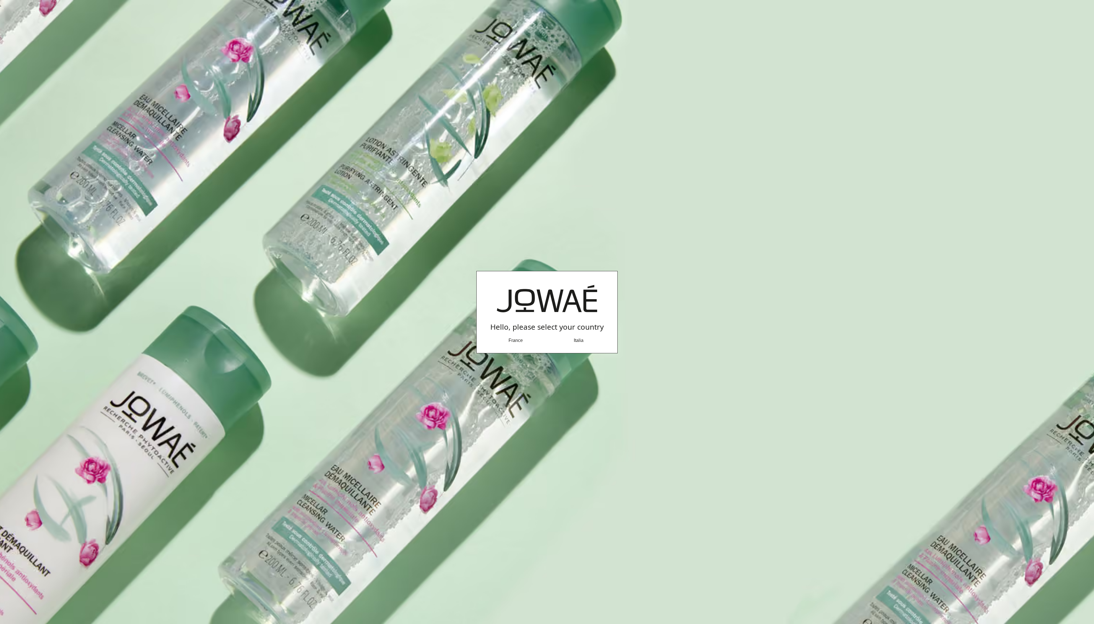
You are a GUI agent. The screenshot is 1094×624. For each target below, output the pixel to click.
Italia (578, 340)
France (516, 340)
